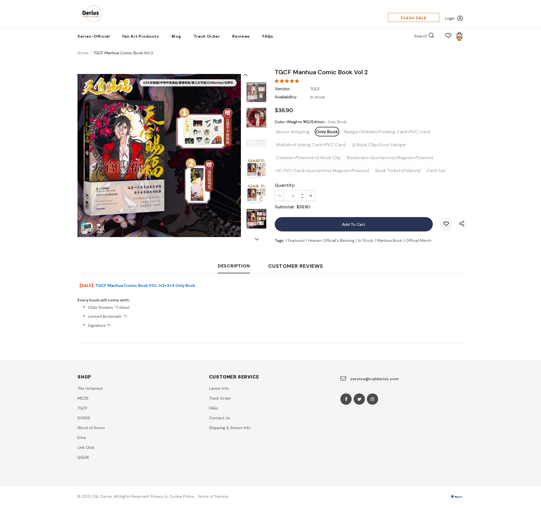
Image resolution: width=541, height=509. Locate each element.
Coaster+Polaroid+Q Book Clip (308, 158)
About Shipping (293, 132)
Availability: (286, 97)
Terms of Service (212, 496)
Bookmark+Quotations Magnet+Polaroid (390, 158)
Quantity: (285, 185)
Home (82, 52)
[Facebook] (346, 399)
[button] (287, 81)
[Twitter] (359, 399)
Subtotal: (284, 207)
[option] (159, 155)
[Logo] (90, 14)
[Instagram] (372, 399)
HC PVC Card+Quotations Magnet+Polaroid (322, 171)
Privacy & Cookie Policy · (173, 496)
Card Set (436, 171)
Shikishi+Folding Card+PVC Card (310, 145)
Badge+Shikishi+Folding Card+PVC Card (387, 132)
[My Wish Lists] (448, 37)
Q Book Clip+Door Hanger (379, 145)
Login (450, 18)
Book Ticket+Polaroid (397, 171)
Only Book (327, 132)
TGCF (315, 88)
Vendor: (283, 89)
